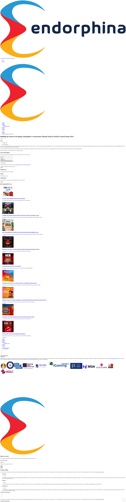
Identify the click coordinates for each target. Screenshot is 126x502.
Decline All (2, 492)
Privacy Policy (12, 166)
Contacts (3, 129)
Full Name (2, 156)
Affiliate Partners (7, 126)
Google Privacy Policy (18, 164)
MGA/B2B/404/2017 (113, 358)
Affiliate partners (7, 343)
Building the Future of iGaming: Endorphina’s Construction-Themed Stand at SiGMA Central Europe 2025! (24, 300)
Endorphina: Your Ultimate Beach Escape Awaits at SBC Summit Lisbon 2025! (18, 316)
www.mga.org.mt (31, 359)
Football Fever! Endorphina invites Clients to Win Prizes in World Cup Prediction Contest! (20, 215)
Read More (4, 202)
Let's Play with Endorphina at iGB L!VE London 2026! (13, 198)
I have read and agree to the (8, 166)
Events (3, 133)
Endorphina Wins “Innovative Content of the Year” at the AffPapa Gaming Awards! (19, 283)
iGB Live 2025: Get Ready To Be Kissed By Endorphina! (13, 333)
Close (1, 467)
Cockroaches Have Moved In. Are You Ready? (11, 266)
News (3, 132)
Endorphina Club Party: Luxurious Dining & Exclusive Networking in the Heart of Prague (20, 249)
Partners (3, 127)
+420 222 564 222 (9, 58)
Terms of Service (26, 164)
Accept (4, 482)
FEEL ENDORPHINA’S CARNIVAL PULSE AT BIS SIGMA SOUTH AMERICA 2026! (20, 232)
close (1, 465)
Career (3, 128)
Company (1, 158)
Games (3, 124)
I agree (2, 181)
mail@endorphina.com (5, 347)
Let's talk (13, 58)
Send (1, 167)
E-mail (1, 157)
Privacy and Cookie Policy (100, 499)
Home (3, 122)
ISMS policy (2, 356)
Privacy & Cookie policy (4, 355)
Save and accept (7, 492)
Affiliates (3, 125)
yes (1, 462)
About (3, 123)
